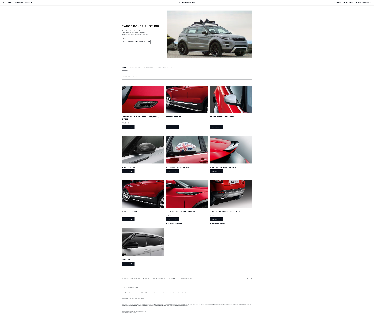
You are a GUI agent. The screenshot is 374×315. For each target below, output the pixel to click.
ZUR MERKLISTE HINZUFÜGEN (131, 131)
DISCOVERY (19, 2)
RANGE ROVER (8, 2)
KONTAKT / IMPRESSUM (159, 278)
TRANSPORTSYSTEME (149, 67)
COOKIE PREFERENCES (186, 278)
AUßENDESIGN (126, 76)
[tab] (124, 68)
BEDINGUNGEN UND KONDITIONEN (131, 278)
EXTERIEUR (124, 67)
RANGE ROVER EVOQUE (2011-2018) (134, 41)
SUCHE (339, 2)
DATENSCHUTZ (146, 278)
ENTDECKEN (128, 127)
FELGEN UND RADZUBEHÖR (165, 67)
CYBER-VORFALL (172, 278)
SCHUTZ (135, 76)
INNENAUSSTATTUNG (135, 67)
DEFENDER (28, 2)
